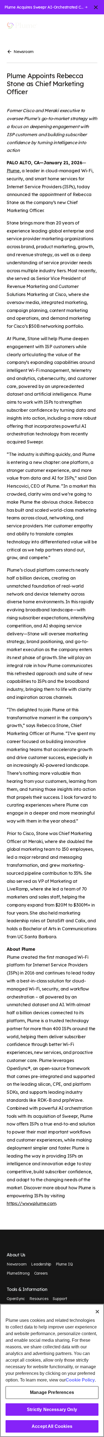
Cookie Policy (80, 1380)
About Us (16, 1255)
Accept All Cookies (52, 1426)
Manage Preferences (52, 1392)
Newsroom (24, 51)
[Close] (97, 1312)
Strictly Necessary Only (52, 1409)
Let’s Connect (71, 25)
